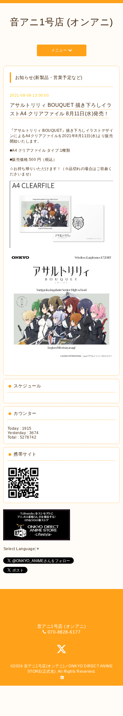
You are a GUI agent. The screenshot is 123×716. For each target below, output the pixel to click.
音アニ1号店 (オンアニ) (61, 22)
